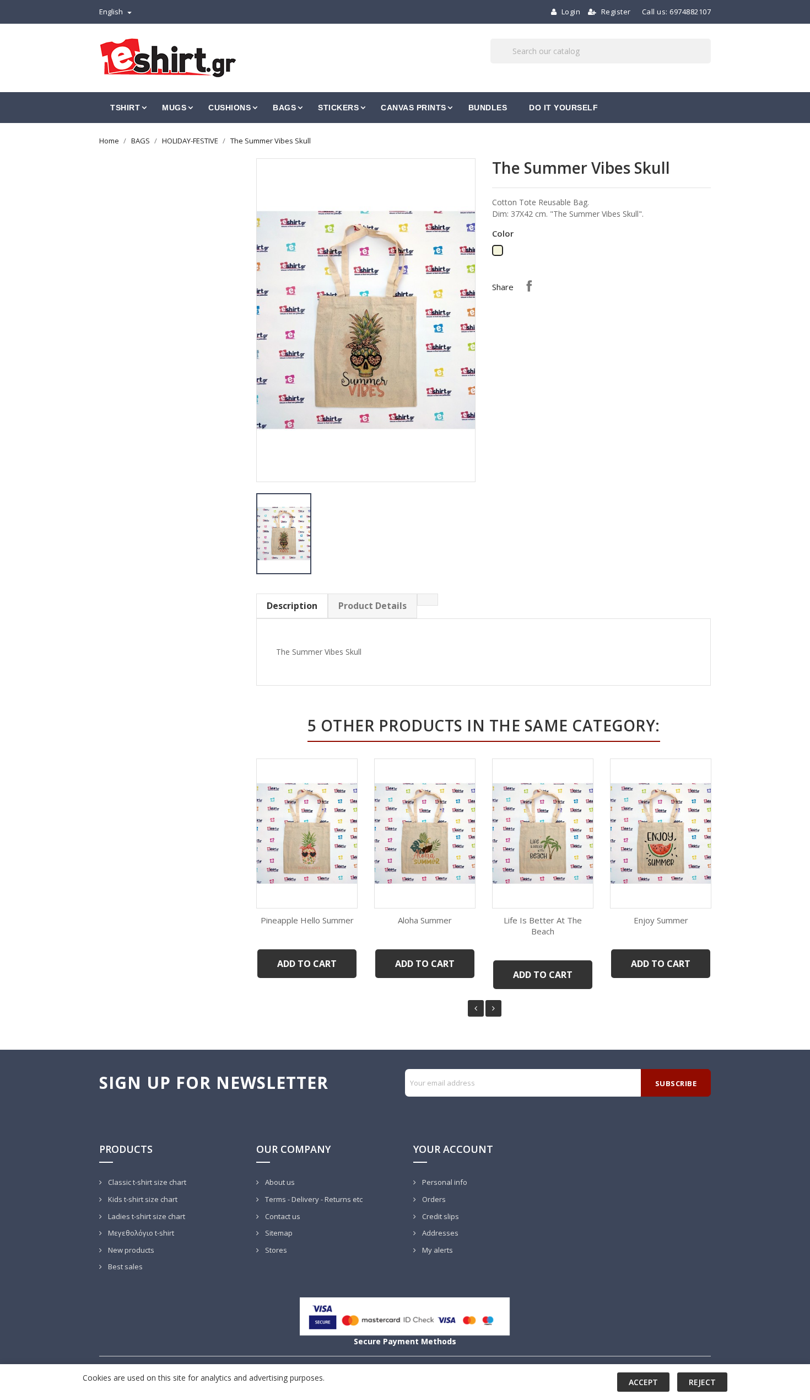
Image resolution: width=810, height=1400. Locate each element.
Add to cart (307, 964)
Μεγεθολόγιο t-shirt (140, 1233)
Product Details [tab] (372, 606)
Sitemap (278, 1233)
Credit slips (439, 1216)
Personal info (443, 1182)
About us (279, 1182)
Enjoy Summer (661, 920)
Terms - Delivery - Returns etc (313, 1199)
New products (130, 1250)
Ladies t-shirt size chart (145, 1216)
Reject (702, 1382)
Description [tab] (292, 606)
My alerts (436, 1250)
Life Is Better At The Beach (543, 926)
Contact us (281, 1216)
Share (529, 286)
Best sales (124, 1266)
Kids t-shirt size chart (141, 1199)
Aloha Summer (425, 920)
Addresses (439, 1233)
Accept (643, 1382)
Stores (275, 1250)
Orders (433, 1199)
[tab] (427, 600)
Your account (453, 1149)
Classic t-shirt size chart (146, 1182)
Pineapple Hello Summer (307, 920)
